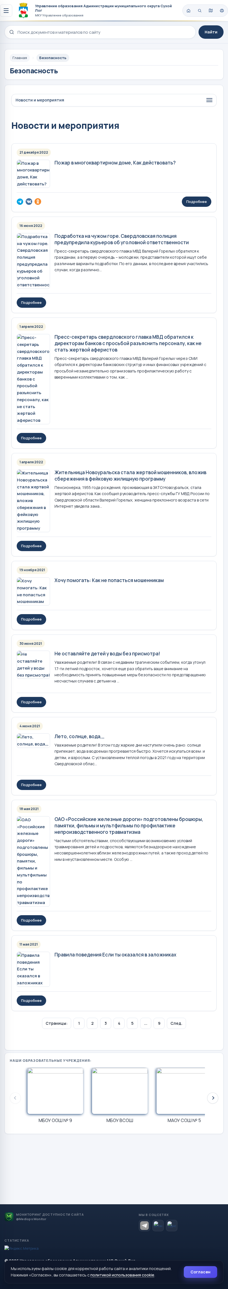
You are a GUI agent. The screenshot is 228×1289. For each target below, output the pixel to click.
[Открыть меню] (6, 10)
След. (176, 1023)
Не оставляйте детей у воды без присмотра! (107, 653)
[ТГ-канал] (20, 201)
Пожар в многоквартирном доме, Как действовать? (115, 162)
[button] (212, 1098)
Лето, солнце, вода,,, (79, 736)
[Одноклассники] (171, 1225)
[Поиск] (199, 10)
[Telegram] (144, 1225)
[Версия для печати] (222, 10)
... (145, 1023)
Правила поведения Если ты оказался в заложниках (115, 954)
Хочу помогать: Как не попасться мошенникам (109, 580)
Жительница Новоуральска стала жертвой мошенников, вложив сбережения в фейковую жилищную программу (130, 475)
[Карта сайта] (210, 10)
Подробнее (196, 201)
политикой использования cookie (122, 1275)
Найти (211, 32)
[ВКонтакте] (158, 1225)
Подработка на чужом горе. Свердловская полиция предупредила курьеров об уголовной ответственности (121, 239)
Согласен (200, 1272)
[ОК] (37, 201)
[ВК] (29, 201)
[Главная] (188, 10)
